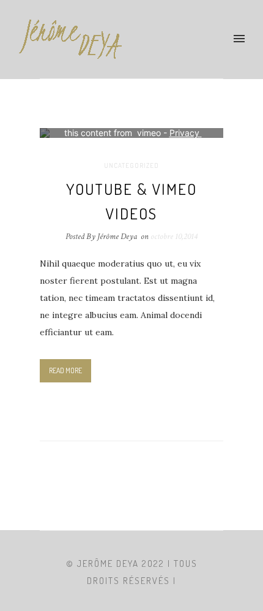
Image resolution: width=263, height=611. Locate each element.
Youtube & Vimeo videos (131, 201)
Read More (65, 370)
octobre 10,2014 (174, 236)
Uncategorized (131, 165)
